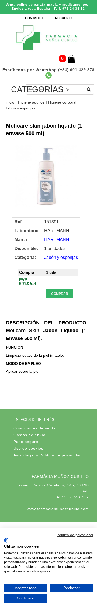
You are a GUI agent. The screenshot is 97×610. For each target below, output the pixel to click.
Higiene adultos (31, 102)
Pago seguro (25, 441)
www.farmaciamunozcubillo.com (58, 509)
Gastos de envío (29, 435)
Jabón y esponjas (20, 108)
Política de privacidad (75, 535)
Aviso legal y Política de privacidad (47, 455)
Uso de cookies (28, 448)
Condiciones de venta (34, 428)
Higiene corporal (62, 102)
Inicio (9, 102)
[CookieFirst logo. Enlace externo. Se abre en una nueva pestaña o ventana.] (6, 540)
